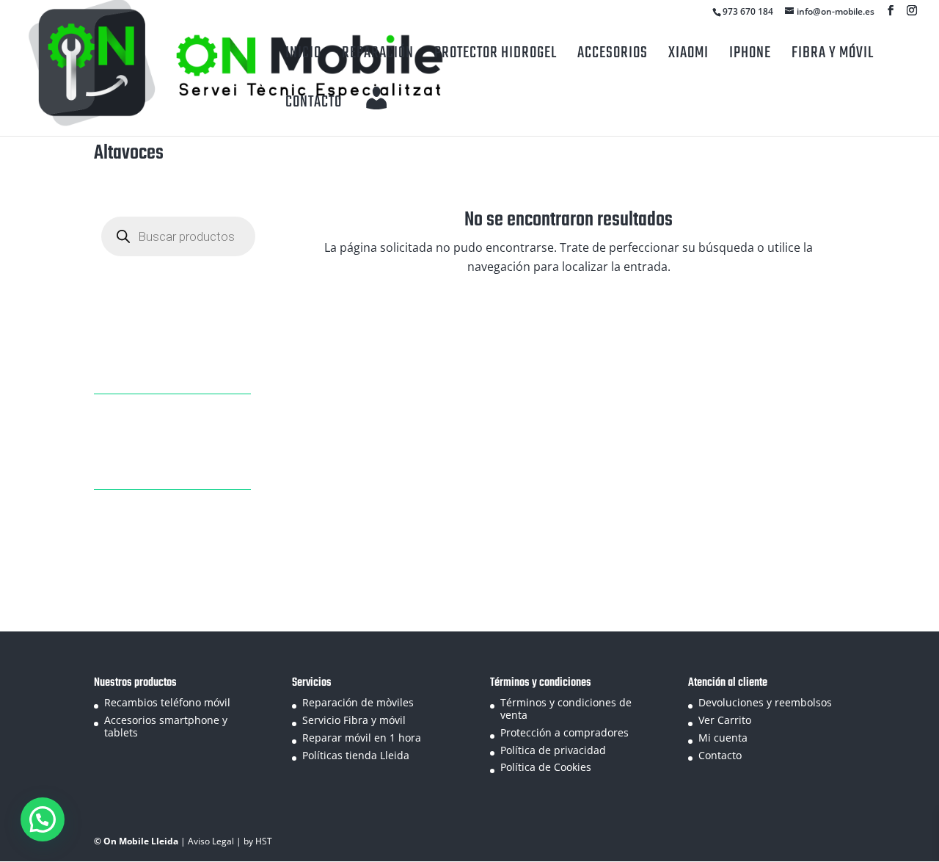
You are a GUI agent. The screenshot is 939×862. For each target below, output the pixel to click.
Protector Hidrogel (495, 52)
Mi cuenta (723, 738)
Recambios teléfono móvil (167, 702)
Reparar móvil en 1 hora (361, 738)
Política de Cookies (545, 767)
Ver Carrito (724, 720)
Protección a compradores (564, 732)
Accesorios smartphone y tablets (165, 726)
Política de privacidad (553, 750)
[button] (43, 819)
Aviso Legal (212, 841)
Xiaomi (688, 52)
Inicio (303, 52)
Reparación (378, 52)
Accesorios (612, 52)
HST (263, 841)
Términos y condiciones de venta (566, 708)
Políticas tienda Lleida (355, 755)
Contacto (313, 102)
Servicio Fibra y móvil (354, 720)
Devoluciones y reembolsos (765, 702)
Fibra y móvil (833, 52)
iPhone (750, 52)
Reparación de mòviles (358, 702)
